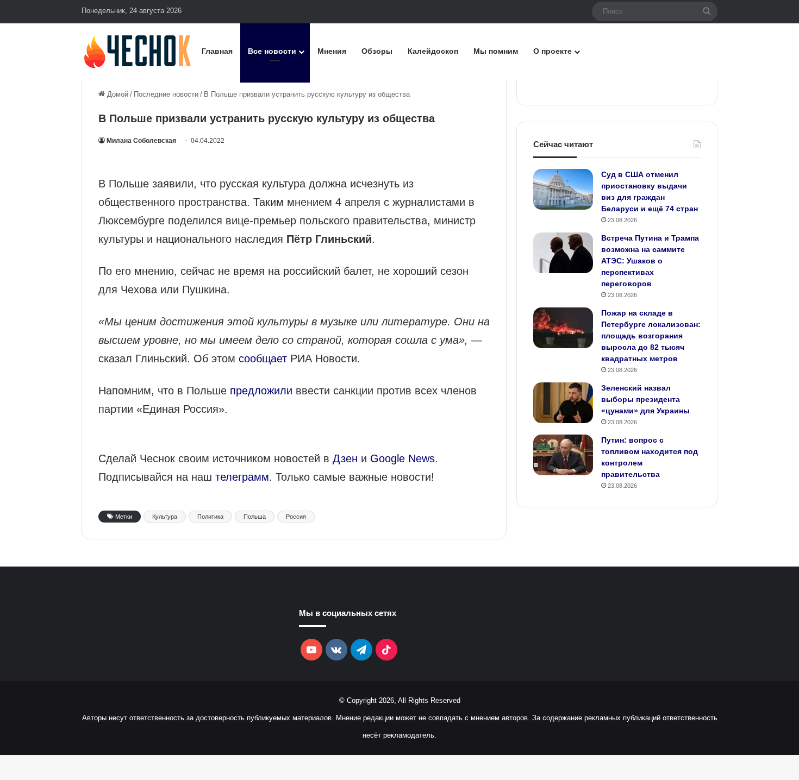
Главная (217, 51)
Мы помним (495, 51)
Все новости (272, 51)
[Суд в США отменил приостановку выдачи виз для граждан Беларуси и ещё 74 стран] (563, 189)
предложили (261, 391)
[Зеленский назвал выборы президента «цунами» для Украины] (563, 402)
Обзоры (376, 51)
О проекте (552, 51)
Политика (210, 516)
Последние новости (166, 94)
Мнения (331, 51)
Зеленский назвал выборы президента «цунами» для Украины (645, 399)
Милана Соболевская (141, 140)
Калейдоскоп (433, 51)
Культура (164, 516)
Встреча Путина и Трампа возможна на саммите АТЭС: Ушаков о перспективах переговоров (650, 261)
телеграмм (242, 477)
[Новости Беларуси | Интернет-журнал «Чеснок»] (138, 51)
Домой (116, 94)
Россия (296, 516)
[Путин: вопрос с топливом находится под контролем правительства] (563, 455)
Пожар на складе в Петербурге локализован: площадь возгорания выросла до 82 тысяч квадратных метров (651, 336)
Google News (402, 458)
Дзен (345, 458)
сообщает (263, 358)
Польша (255, 516)
